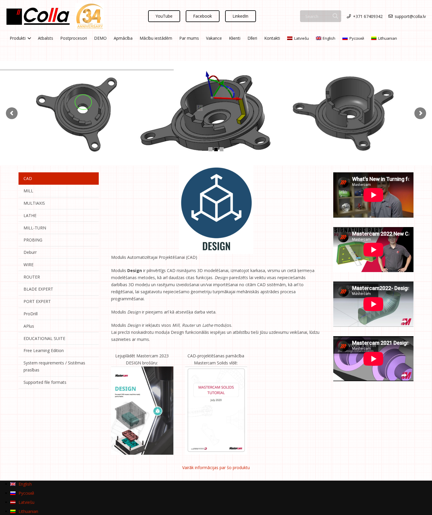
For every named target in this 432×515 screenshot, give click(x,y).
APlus (29, 326)
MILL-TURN (35, 228)
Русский (356, 38)
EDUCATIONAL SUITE (44, 338)
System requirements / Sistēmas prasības (54, 366)
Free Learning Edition (44, 350)
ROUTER (32, 277)
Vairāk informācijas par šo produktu (216, 467)
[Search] (335, 16)
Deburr (30, 252)
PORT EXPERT (37, 301)
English (329, 38)
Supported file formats (45, 382)
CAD (28, 178)
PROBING (33, 240)
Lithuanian (387, 38)
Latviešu (301, 38)
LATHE (30, 215)
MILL (28, 191)
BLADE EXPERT (38, 289)
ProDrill (31, 313)
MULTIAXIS (34, 203)
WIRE (29, 264)
